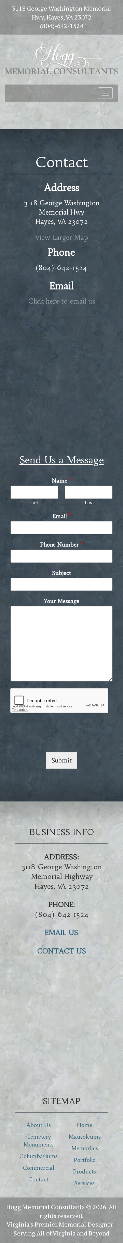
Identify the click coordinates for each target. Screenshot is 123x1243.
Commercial (38, 1167)
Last (89, 502)
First (34, 502)
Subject (61, 572)
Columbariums (38, 1156)
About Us (38, 1125)
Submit (62, 760)
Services (84, 1183)
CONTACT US (61, 951)
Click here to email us (61, 301)
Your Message (61, 601)
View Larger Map (61, 237)
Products (84, 1171)
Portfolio (85, 1159)
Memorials (84, 1148)
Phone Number (61, 544)
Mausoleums (85, 1136)
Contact (38, 1179)
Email (62, 516)
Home (84, 1125)
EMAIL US (61, 932)
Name (61, 480)
